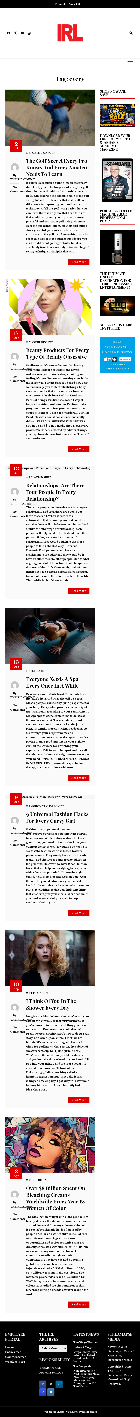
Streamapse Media (120, 1375)
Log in (9, 1347)
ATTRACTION (38, 993)
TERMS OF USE (50, 1367)
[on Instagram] (42, 1392)
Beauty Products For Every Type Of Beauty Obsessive (57, 353)
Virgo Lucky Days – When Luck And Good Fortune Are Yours (86, 1356)
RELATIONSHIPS (40, 477)
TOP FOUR (48, 152)
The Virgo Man (83, 1366)
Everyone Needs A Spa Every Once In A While (52, 682)
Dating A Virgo (83, 1347)
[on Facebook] (42, 1384)
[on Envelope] (50, 1392)
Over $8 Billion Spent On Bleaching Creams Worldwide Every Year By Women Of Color (55, 1198)
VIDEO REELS (38, 1180)
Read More (78, 262)
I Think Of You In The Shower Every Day (51, 1004)
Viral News (72, 1412)
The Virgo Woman (85, 1342)
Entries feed (13, 1352)
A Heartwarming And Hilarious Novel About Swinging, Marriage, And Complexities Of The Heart (87, 1378)
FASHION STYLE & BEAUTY (47, 806)
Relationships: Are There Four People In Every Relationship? (55, 492)
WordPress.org (15, 1361)
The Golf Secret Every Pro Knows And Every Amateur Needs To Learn (57, 167)
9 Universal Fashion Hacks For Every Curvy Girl (57, 817)
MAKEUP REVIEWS (41, 342)
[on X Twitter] (50, 1384)
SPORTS (34, 152)
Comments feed (15, 1356)
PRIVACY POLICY (51, 1372)
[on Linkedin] (59, 1384)
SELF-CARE (36, 671)
